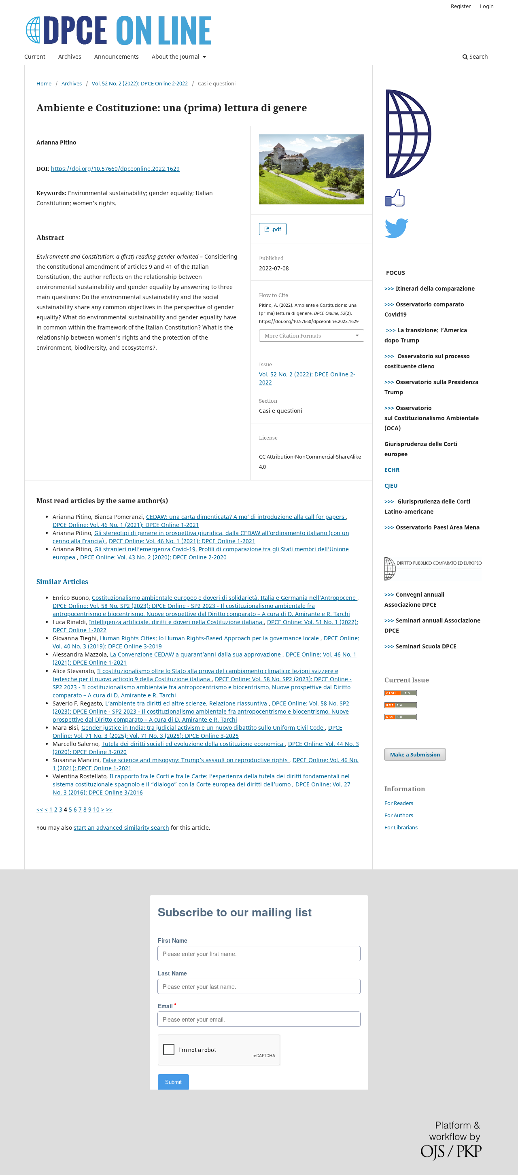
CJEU (391, 485)
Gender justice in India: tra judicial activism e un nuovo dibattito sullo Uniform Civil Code (203, 727)
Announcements (116, 56)
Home (43, 83)
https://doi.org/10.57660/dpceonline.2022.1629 (115, 168)
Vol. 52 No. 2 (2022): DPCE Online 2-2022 (140, 83)
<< (39, 809)
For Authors (398, 815)
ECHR (391, 470)
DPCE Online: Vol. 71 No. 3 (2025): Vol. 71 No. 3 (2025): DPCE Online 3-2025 (197, 731)
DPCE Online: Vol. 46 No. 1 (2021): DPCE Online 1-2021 (126, 525)
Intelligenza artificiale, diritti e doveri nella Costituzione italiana (176, 622)
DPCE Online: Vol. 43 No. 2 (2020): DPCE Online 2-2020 (153, 557)
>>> (389, 288)
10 (96, 809)
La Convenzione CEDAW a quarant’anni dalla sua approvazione (196, 654)
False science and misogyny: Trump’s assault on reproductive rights (196, 760)
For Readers (398, 803)
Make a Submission (415, 754)
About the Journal (176, 56)
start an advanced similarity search (121, 827)
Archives (69, 56)
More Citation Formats (293, 335)
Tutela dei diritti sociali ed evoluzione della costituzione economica (193, 744)
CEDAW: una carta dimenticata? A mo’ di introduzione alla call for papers (246, 517)
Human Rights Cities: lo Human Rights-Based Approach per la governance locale (210, 638)
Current (34, 56)
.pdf (275, 229)
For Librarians (401, 827)
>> (109, 809)
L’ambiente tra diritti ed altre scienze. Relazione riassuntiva (187, 703)
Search (478, 56)
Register (461, 6)
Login (487, 6)
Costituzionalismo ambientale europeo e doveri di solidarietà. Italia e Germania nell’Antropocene (224, 597)
